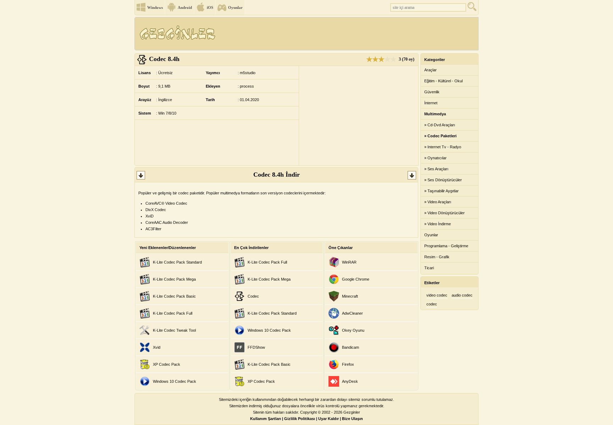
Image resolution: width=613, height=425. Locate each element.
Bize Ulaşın (352, 418)
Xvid (156, 347)
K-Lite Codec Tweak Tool (174, 330)
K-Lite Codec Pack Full (172, 313)
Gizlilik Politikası (299, 418)
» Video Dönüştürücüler (444, 213)
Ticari (429, 268)
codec (431, 304)
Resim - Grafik (436, 257)
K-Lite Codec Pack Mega (174, 279)
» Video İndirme (437, 224)
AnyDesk (350, 381)
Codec (253, 296)
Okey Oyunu (353, 330)
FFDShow (256, 347)
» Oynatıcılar (435, 158)
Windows (155, 7)
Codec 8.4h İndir (276, 174)
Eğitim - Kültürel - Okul (443, 81)
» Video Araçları (437, 202)
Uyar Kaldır (328, 418)
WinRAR (349, 262)
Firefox (348, 364)
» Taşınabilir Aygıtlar (441, 191)
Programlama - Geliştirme (446, 246)
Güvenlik (432, 92)
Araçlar (430, 70)
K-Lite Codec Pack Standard (177, 262)
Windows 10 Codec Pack (174, 381)
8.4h (164, 58)
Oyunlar (235, 7)
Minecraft (350, 296)
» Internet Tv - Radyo (442, 147)
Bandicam (350, 347)
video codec (436, 295)
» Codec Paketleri (440, 136)
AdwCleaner (352, 313)
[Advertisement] (349, 34)
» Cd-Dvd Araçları (439, 125)
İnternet (430, 103)
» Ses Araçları (436, 169)
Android (185, 7)
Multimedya (435, 114)
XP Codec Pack (166, 364)
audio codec (462, 295)
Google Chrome (355, 279)
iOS (210, 7)
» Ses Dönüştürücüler (443, 180)
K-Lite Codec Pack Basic (174, 296)
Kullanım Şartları (265, 418)
